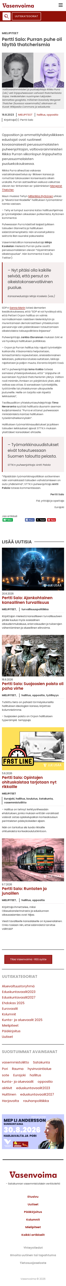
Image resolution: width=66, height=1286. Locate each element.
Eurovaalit (10, 1008)
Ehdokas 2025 (13, 1003)
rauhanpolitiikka (36, 1101)
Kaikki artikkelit (33, 1235)
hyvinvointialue (39, 1069)
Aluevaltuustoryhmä (18, 986)
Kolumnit (9, 1014)
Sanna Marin (17, 308)
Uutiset (7, 1036)
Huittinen (9, 1094)
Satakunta (41, 1062)
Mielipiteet (25, 115)
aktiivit (7, 1088)
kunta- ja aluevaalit (18, 1081)
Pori (5, 1069)
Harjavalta (10, 1101)
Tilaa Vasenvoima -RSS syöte (28, 959)
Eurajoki (19, 1075)
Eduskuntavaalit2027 (18, 997)
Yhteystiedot (33, 1248)
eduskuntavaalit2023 (33, 1088)
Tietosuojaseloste (33, 1263)
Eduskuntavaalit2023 (18, 992)
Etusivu (33, 1197)
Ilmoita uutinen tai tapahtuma (33, 1255)
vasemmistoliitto (15, 1062)
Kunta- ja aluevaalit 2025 (22, 1020)
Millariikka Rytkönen (40, 196)
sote (5, 1075)
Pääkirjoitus (11, 1031)
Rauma (18, 1069)
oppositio (52, 115)
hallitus (41, 115)
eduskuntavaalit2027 (37, 1094)
